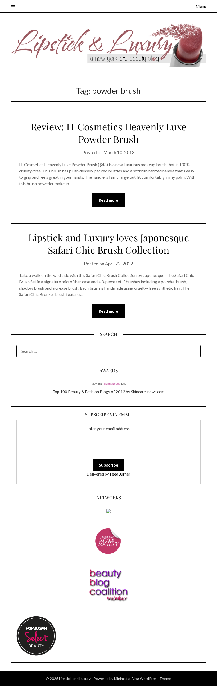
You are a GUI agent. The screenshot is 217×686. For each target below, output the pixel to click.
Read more (108, 200)
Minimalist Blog (126, 678)
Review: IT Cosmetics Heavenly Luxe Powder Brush (108, 132)
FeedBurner (120, 474)
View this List (108, 383)
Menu (201, 6)
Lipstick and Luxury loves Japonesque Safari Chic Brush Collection (108, 243)
